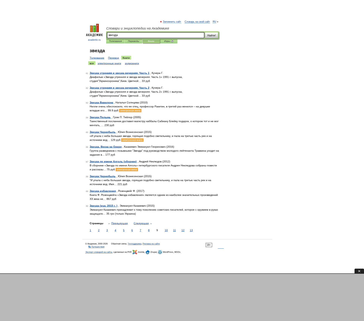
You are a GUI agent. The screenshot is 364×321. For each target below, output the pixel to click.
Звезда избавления (103, 190)
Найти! (211, 35)
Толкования (115, 41)
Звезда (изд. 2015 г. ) (103, 205)
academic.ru (94, 40)
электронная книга (130, 110)
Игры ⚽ (168, 41)
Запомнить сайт (172, 21)
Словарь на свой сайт (197, 21)
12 (182, 230)
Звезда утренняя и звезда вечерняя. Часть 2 (119, 87)
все (92, 63)
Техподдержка (134, 244)
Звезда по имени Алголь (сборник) (113, 161)
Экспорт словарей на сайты (98, 252)
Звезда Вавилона (101, 102)
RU (214, 21)
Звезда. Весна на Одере (106, 146)
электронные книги (109, 63)
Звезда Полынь (100, 117)
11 (174, 230)
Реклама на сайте (151, 244)
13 (191, 230)
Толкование (97, 57)
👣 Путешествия (96, 247)
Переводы (133, 41)
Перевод (113, 57)
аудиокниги (132, 63)
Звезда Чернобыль (103, 131)
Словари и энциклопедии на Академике (137, 28)
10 (166, 230)
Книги (151, 41)
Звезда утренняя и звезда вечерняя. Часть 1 (119, 72)
